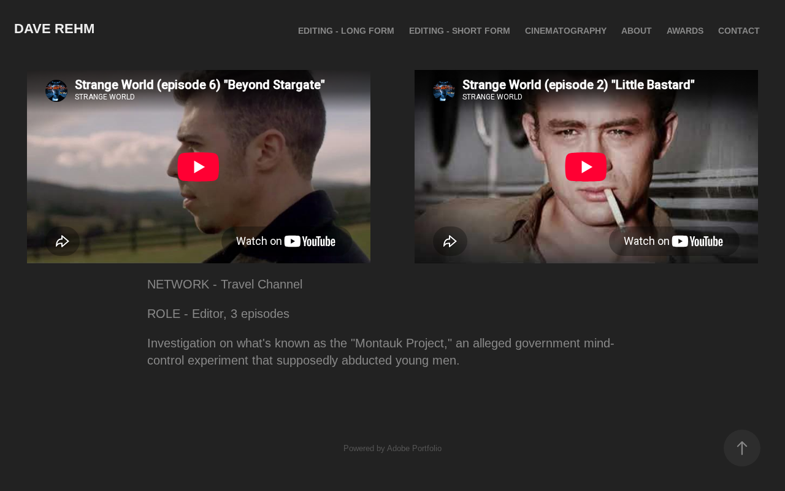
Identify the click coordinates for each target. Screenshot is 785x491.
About (636, 31)
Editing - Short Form (459, 31)
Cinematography (566, 31)
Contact (739, 31)
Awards (685, 31)
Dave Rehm (54, 28)
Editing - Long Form (346, 31)
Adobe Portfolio (414, 448)
